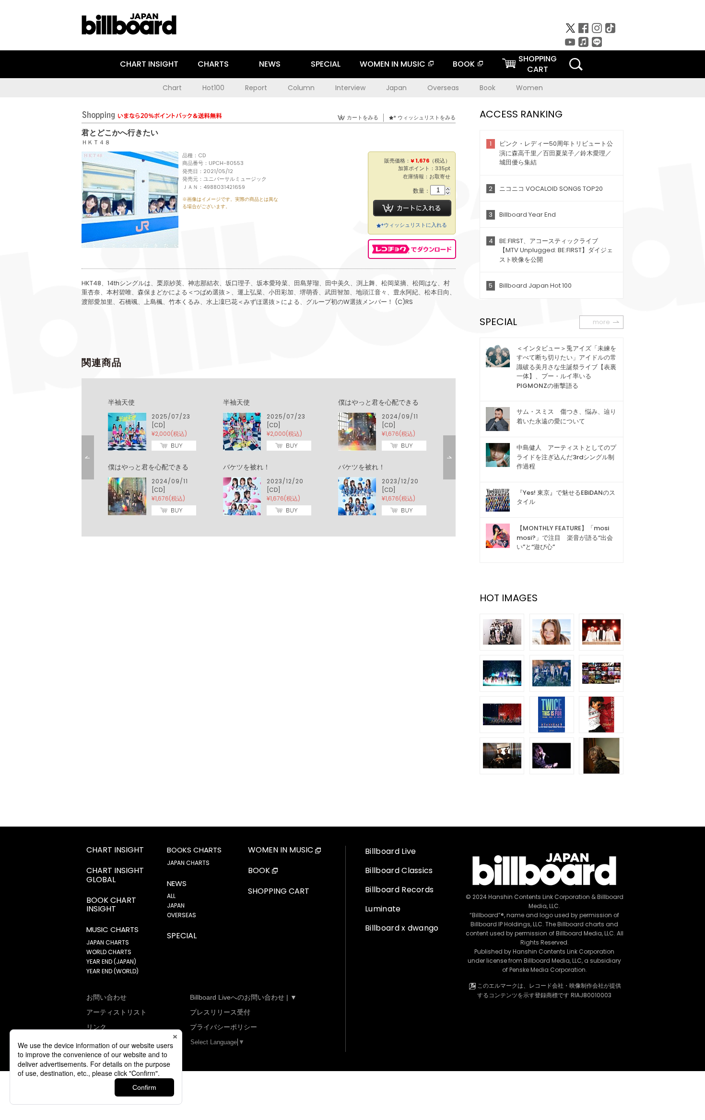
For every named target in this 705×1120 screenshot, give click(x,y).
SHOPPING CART (278, 891)
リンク (96, 1027)
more (601, 322)
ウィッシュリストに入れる (415, 225)
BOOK (464, 64)
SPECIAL (326, 64)
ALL (171, 896)
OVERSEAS (181, 915)
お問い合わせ (106, 997)
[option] (268, 457)
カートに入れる (412, 208)
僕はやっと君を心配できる (378, 402)
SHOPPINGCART (537, 64)
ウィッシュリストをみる (427, 117)
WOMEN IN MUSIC (392, 64)
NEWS (270, 64)
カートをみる (362, 117)
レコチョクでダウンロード (412, 249)
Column (301, 88)
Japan (396, 88)
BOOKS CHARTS (194, 850)
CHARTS (213, 64)
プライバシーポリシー (223, 1027)
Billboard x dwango (402, 927)
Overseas (443, 88)
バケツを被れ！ (246, 467)
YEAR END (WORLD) (112, 971)
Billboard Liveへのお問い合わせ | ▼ (243, 997)
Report (256, 88)
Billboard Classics (399, 870)
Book (487, 88)
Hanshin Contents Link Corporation (539, 897)
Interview (350, 88)
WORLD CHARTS (108, 952)
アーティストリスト (116, 1012)
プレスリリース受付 (220, 1012)
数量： (421, 191)
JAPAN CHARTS (107, 942)
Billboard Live (390, 851)
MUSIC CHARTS (112, 929)
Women (529, 88)
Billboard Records (399, 889)
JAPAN (176, 905)
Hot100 (213, 88)
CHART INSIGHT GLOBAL (115, 875)
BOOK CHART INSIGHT (111, 905)
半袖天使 (121, 402)
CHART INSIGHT (149, 64)
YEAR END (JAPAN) (111, 961)
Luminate (383, 908)
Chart (172, 88)
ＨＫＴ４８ (96, 142)
